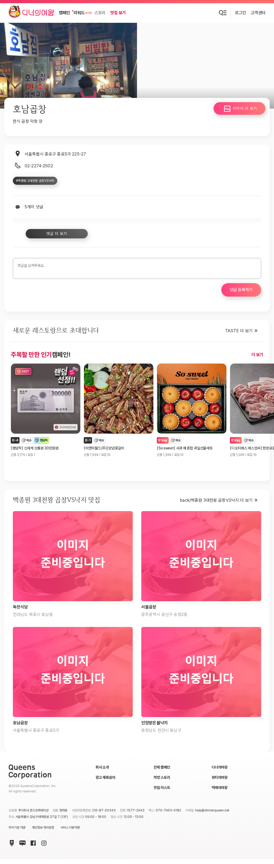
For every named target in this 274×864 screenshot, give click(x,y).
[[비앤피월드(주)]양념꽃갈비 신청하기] (119, 398)
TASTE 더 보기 (239, 330)
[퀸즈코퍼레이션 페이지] (30, 771)
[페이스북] (32, 842)
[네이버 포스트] (10, 842)
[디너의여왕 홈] (31, 13)
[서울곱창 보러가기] (201, 556)
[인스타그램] (43, 842)
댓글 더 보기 (57, 233)
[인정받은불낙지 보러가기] (201, 672)
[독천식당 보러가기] (73, 556)
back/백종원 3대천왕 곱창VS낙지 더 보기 (216, 500)
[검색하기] (223, 13)
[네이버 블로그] (21, 842)
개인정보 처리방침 (43, 827)
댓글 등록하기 (241, 289)
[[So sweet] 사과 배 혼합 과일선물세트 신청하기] (192, 398)
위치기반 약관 (17, 827)
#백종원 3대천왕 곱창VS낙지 (35, 181)
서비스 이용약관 (70, 827)
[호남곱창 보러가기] (73, 672)
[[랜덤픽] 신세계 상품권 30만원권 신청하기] (46, 398)
